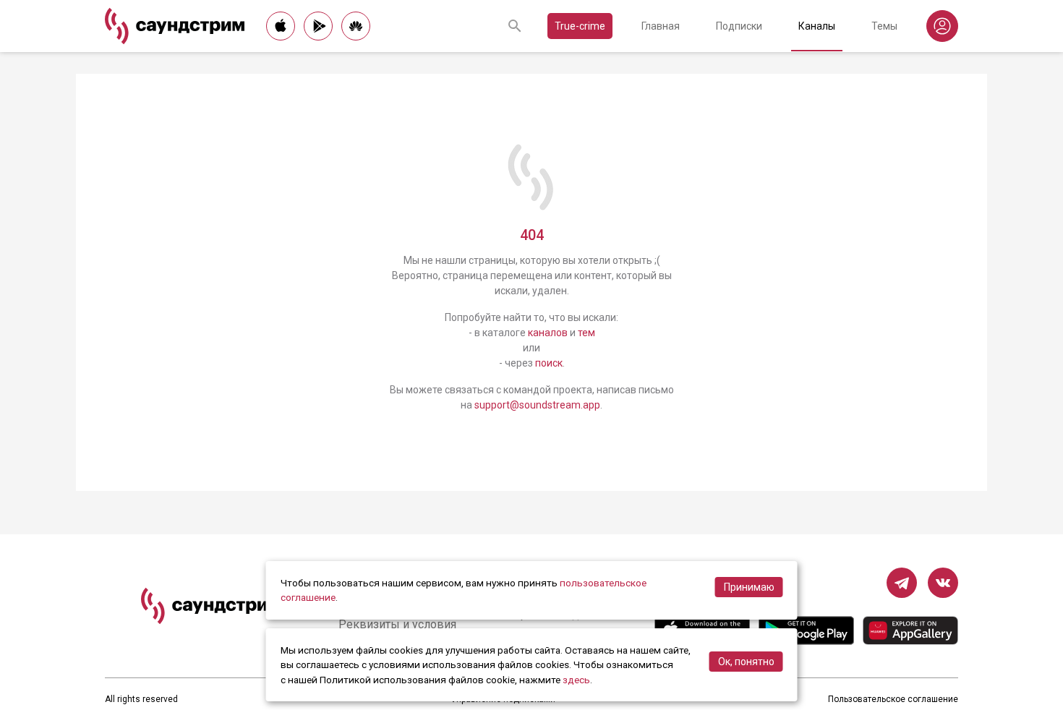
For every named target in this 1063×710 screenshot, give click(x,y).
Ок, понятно (746, 661)
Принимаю (749, 587)
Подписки (739, 26)
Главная (660, 26)
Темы (884, 26)
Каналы (816, 26)
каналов (548, 332)
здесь (576, 679)
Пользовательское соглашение (893, 699)
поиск (549, 363)
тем (586, 332)
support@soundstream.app (537, 405)
